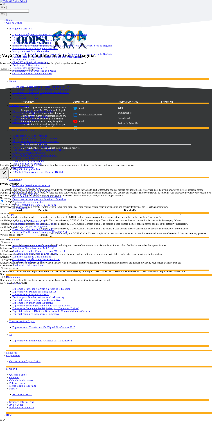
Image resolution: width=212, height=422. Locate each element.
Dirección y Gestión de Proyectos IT (33, 229)
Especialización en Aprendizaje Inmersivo (36, 314)
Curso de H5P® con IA (25, 193)
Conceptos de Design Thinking (29, 135)
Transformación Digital (22, 130)
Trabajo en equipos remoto (27, 158)
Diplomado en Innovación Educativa (33, 302)
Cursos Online (14, 22)
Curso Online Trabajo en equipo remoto (34, 155)
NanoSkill (12, 352)
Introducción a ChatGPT (26, 59)
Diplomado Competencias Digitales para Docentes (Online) (45, 308)
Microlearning (20, 207)
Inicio (9, 20)
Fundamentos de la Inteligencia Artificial (35, 48)
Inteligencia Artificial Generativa (31, 51)
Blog (9, 415)
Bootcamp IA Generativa (26, 65)
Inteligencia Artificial (21, 28)
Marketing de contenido (25, 119)
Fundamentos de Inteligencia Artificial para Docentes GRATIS (47, 56)
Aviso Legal (16, 404)
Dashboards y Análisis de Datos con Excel (36, 259)
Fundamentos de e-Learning (28, 202)
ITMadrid (11, 368)
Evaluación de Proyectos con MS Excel (34, 254)
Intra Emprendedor (23, 166)
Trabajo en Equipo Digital (27, 163)
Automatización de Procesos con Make (34, 70)
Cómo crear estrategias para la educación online (39, 199)
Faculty (13, 388)
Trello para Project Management (30, 226)
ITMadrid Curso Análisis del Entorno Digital (37, 172)
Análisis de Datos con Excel (28, 265)
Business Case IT (22, 394)
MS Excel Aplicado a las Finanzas (31, 256)
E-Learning (15, 179)
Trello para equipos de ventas (28, 152)
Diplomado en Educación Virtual (30, 294)
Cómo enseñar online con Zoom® (31, 191)
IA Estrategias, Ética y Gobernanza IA (34, 40)
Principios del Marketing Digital (30, 117)
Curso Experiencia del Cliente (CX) (32, 111)
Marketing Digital (19, 105)
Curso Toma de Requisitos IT (28, 221)
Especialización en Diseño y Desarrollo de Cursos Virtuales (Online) (51, 311)
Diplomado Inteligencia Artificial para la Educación (41, 289)
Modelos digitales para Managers (31, 144)
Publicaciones (17, 383)
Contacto (14, 377)
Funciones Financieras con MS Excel (33, 248)
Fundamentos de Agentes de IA (30, 68)
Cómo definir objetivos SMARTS (31, 147)
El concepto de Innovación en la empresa (35, 138)
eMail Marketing (21, 122)
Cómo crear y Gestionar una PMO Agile (35, 223)
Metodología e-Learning (22, 386)
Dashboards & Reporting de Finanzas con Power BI (41, 89)
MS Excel (14, 239)
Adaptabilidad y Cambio (26, 169)
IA (10, 334)
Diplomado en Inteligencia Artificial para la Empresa (42, 340)
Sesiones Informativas (21, 402)
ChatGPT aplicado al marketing (30, 62)
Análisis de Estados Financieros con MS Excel (38, 251)
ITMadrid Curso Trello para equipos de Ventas (38, 149)
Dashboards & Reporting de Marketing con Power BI (42, 87)
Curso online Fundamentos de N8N (32, 73)
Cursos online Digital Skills (25, 361)
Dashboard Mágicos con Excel (29, 262)
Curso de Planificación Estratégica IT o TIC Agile (40, 232)
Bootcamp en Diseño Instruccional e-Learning (38, 297)
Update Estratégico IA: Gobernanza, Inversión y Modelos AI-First (49, 34)
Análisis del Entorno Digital (28, 161)
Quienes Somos (18, 374)
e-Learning (15, 283)
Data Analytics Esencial (25, 98)
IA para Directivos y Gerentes (29, 37)
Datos (12, 81)
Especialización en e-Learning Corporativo (36, 300)
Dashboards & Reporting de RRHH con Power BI (40, 92)
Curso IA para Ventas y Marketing (31, 43)
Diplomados (13, 277)
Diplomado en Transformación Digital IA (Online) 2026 (43, 327)
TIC (11, 215)
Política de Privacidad (21, 407)
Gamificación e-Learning (26, 188)
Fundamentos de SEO (24, 114)
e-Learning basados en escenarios (31, 185)
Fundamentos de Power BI (27, 95)
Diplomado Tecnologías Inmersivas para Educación (41, 305)
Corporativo (13, 355)
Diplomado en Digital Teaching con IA (34, 291)
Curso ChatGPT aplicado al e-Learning (34, 205)
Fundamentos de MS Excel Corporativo (34, 245)
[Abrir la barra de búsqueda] (2, 4)
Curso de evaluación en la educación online (36, 196)
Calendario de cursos (21, 380)
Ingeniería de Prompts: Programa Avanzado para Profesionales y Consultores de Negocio (62, 45)
